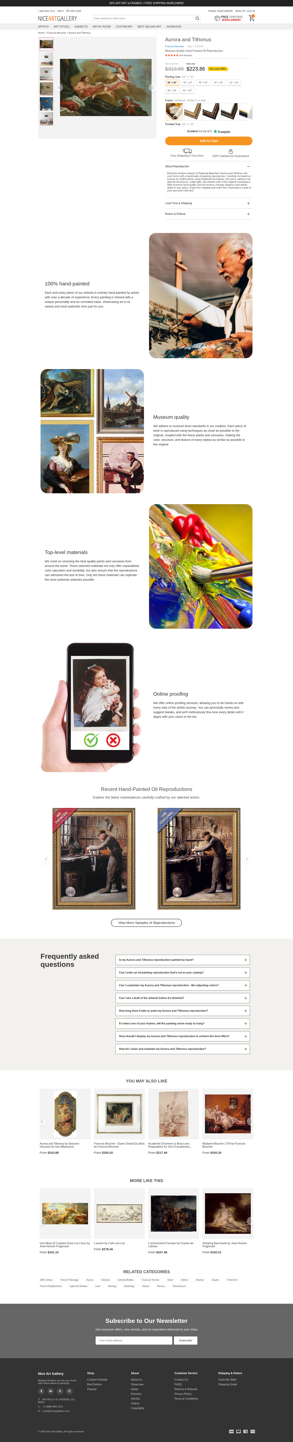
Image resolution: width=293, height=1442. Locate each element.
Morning (112, 1286)
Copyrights (137, 1408)
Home (41, 32)
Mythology (129, 1286)
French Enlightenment (51, 1286)
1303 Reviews (185, 55)
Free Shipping (230, 18)
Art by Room (102, 26)
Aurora (89, 1280)
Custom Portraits (97, 1379)
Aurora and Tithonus (80, 32)
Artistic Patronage (69, 1280)
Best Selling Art (149, 26)
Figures (215, 1280)
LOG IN (251, 11)
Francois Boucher (56, 32)
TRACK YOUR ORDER (220, 11)
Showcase (173, 26)
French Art (232, 1280)
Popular (92, 1389)
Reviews (136, 1393)
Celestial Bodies (126, 1280)
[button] (59, 87)
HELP (60, 11)
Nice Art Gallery (63, 18)
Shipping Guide (227, 1384)
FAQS (178, 1384)
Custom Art (124, 26)
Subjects (81, 26)
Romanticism (179, 1286)
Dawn (170, 1280)
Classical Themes (150, 1280)
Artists (43, 26)
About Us (136, 1379)
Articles (135, 1398)
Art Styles (61, 26)
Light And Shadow (78, 1286)
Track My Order (227, 1379)
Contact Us (181, 1379)
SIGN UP (240, 11)
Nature (146, 1286)
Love (97, 1286)
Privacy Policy (183, 1393)
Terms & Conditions (186, 1398)
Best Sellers (94, 1384)
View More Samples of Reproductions (146, 923)
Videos (135, 1403)
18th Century (46, 1280)
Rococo (161, 1286)
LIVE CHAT (76, 11)
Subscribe (185, 1340)
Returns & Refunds (185, 1389)
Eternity (200, 1280)
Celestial (105, 1280)
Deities (184, 1280)
